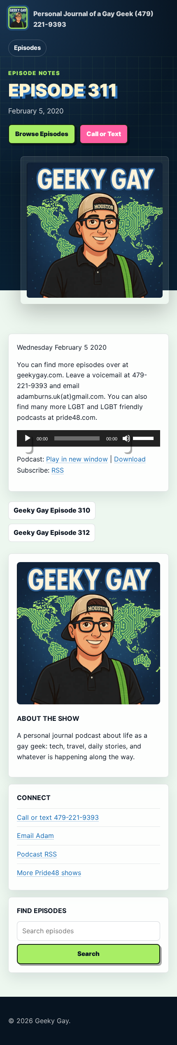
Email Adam (35, 835)
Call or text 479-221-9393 (58, 817)
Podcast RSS (37, 854)
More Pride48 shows (49, 872)
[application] (88, 438)
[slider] (144, 437)
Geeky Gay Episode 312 (52, 532)
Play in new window (77, 459)
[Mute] (126, 443)
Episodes (27, 48)
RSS (57, 470)
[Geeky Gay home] (18, 19)
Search (88, 954)
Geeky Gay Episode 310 (52, 510)
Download (130, 459)
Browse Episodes (41, 134)
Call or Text (103, 134)
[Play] (27, 443)
